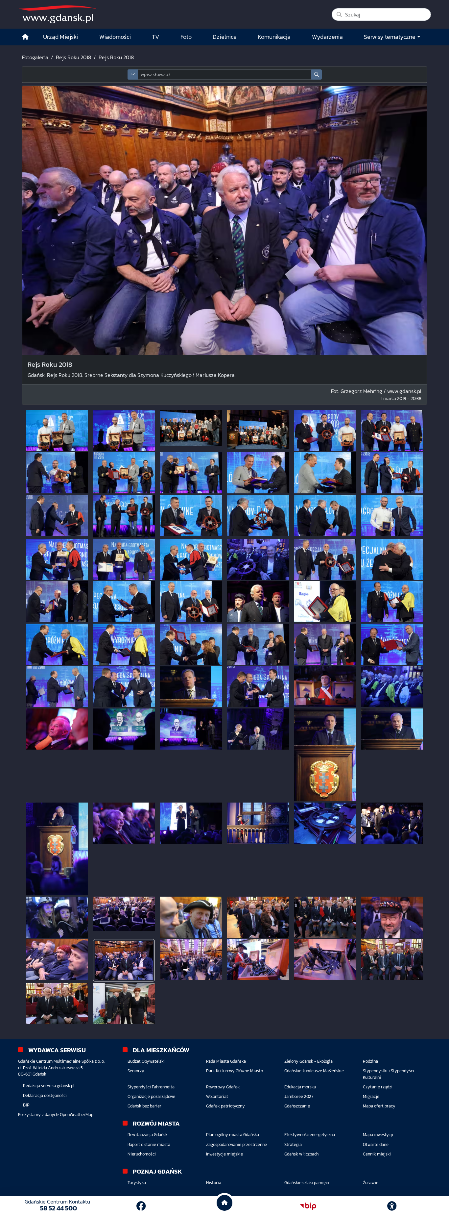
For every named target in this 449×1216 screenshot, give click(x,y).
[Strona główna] (25, 37)
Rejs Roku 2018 (73, 57)
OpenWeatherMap (76, 1114)
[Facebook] (141, 1206)
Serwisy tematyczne (389, 37)
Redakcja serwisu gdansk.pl (48, 1085)
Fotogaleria (35, 57)
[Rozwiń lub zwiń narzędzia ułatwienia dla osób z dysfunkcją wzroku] (392, 1206)
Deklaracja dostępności (45, 1095)
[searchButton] (316, 74)
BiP (26, 1105)
